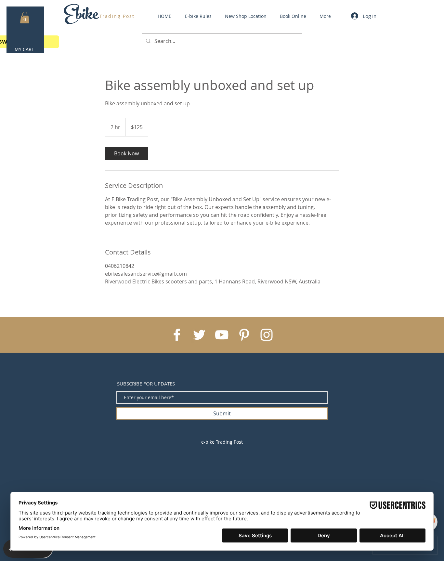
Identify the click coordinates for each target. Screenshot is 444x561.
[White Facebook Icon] (177, 335)
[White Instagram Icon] (266, 335)
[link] (126, 153)
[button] (25, 17)
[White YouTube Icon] (222, 335)
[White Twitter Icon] (199, 335)
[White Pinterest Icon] (244, 335)
